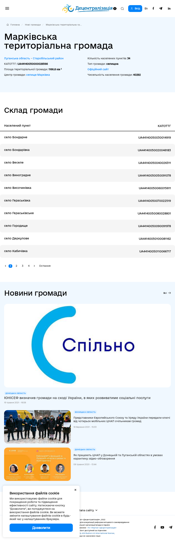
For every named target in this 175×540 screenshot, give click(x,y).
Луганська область (17, 58)
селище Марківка (38, 74)
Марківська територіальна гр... (64, 24)
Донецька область (15, 393)
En (146, 8)
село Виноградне (17, 175)
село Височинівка (17, 187)
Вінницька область (85, 412)
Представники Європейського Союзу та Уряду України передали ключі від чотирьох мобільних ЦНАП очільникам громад (121, 419)
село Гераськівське (19, 213)
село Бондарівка (17, 149)
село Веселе (14, 162)
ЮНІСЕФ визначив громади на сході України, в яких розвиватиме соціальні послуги (77, 398)
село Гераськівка (17, 200)
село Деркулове (16, 238)
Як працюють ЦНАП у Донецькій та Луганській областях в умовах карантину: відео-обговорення (118, 457)
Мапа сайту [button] (86, 510)
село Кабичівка (16, 251)
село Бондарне (15, 137)
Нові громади (33, 24)
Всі (165, 293)
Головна (15, 24)
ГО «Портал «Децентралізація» (102, 528)
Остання (45, 265)
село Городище (16, 225)
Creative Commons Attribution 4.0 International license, (89, 533)
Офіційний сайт (98, 69)
